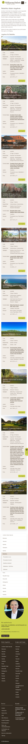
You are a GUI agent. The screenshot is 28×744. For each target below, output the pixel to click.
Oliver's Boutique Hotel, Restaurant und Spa (16, 401)
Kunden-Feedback (5, 720)
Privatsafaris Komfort (7, 560)
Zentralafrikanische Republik (20, 686)
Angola (17, 692)
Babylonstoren (21, 119)
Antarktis (4, 594)
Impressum (4, 710)
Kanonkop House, (14, 117)
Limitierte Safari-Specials (8, 535)
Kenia (4, 572)
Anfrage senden (5, 635)
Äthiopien (17, 683)
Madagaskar (5, 582)
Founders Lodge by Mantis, (16, 116)
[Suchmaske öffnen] (22, 2)
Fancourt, (15, 450)
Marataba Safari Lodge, (15, 210)
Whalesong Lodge (18, 69)
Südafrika (5, 553)
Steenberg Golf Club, (15, 511)
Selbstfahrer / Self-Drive (8, 566)
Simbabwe (5, 547)
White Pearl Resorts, (15, 305)
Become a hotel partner (6, 733)
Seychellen (18, 666)
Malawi (4, 585)
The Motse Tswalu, (14, 507)
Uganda (4, 591)
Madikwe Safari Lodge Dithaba (17, 212)
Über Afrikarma (5, 717)
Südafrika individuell (7, 563)
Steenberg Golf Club (18, 464)
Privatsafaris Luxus (7, 556)
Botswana (5, 538)
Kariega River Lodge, (15, 64)
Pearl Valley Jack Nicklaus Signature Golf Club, (16, 461)
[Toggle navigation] (25, 3)
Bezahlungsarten (5, 722)
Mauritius (17, 668)
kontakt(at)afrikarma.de (20, 717)
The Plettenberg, (20, 165)
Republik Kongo (6, 575)
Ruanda (4, 588)
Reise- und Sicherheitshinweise (6, 726)
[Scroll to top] (25, 741)
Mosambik (5, 578)
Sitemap (3, 735)
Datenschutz (4, 713)
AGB (3, 715)
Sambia (4, 550)
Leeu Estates (16, 168)
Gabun (17, 680)
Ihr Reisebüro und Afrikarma (5, 730)
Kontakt (3, 708)
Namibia (4, 544)
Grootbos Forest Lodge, (15, 114)
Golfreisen (5, 569)
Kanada (17, 694)
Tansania (4, 541)
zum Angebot (22, 80)
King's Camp (16, 306)
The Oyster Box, (14, 347)
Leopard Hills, (13, 256)
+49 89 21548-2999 (5, 629)
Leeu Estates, (20, 447)
